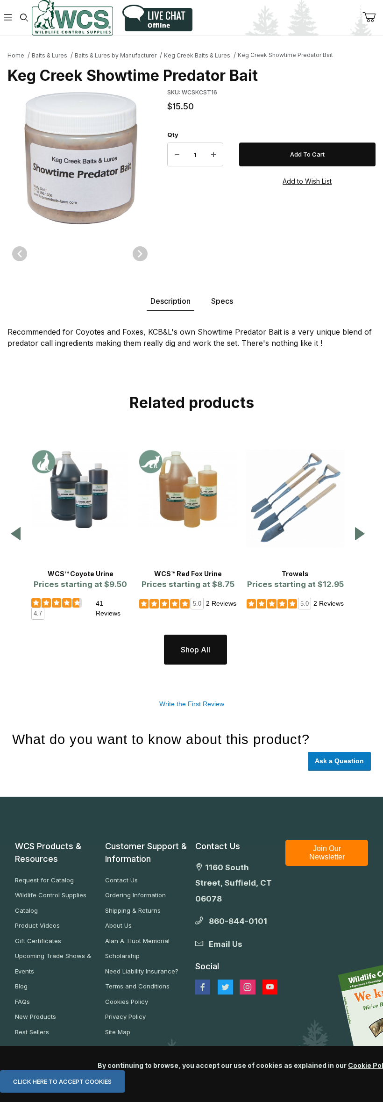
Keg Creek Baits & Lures (197, 55)
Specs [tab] (222, 301)
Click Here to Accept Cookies (62, 1081)
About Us (118, 925)
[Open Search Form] (24, 18)
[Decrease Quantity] (177, 154)
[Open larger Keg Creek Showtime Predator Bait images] (79, 157)
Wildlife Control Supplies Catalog (50, 902)
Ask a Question (339, 761)
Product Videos (37, 925)
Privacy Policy (125, 1016)
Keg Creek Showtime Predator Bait (285, 54)
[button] (15, 534)
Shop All (195, 649)
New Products (35, 1016)
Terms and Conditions (137, 986)
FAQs (22, 1001)
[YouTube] (269, 987)
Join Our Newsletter (327, 852)
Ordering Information (135, 895)
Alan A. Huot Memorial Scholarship (137, 948)
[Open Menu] (8, 18)
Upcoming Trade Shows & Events (53, 963)
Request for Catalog (44, 880)
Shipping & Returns (133, 910)
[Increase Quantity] (213, 154)
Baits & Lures (49, 55)
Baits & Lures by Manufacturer (115, 55)
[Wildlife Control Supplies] (72, 18)
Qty (172, 134)
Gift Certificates (38, 941)
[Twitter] (225, 987)
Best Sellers (32, 1032)
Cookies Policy (126, 1001)
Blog (21, 986)
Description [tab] (170, 301)
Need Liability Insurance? (141, 971)
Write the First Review (191, 704)
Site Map (117, 1032)
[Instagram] (247, 987)
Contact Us (121, 880)
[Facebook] (202, 987)
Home (15, 55)
